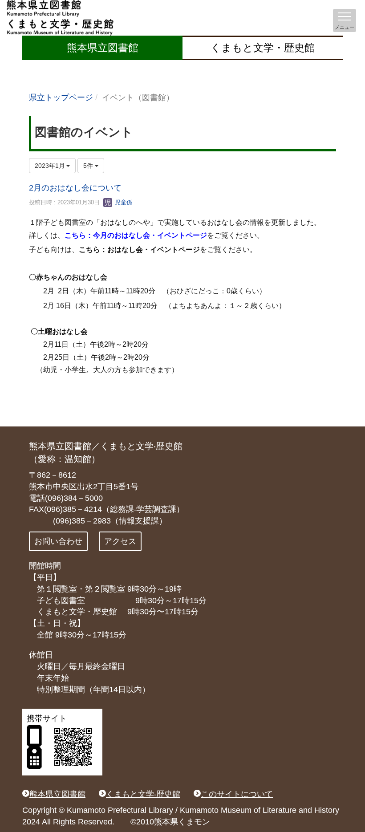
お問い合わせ (58, 541)
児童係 (122, 202)
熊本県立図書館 (102, 47)
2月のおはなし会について (75, 187)
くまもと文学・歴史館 (263, 47)
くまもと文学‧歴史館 (143, 794)
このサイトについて (237, 794)
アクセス (120, 541)
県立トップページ (61, 97)
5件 (89, 165)
